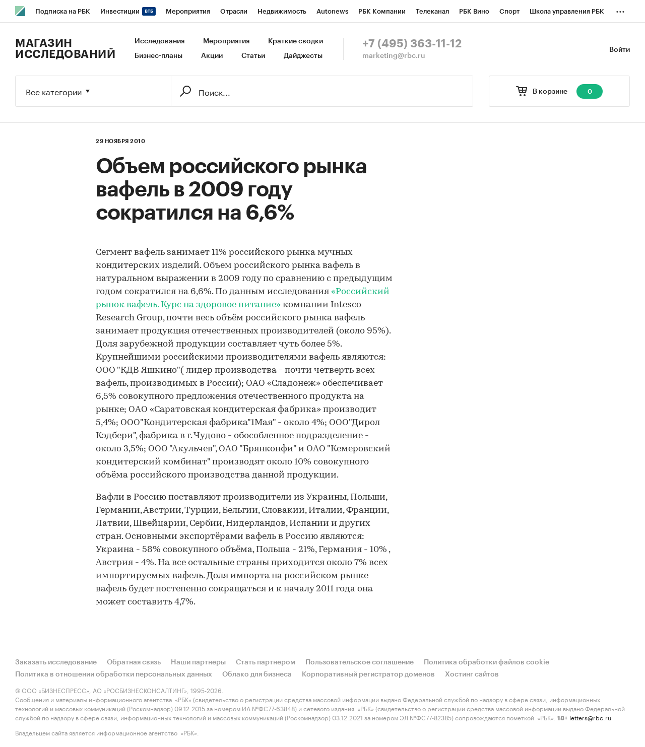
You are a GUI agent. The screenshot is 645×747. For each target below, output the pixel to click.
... (620, 10)
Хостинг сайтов (472, 674)
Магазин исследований (65, 49)
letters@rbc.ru (590, 717)
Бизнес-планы (158, 55)
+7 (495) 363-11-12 (412, 43)
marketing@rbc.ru (393, 55)
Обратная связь (134, 662)
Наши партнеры (198, 662)
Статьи (253, 55)
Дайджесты (303, 55)
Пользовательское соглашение (359, 662)
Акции (212, 55)
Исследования (159, 41)
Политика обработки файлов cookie (486, 662)
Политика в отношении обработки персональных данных (113, 674)
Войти (619, 49)
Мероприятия (226, 41)
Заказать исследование (56, 662)
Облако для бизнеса (257, 674)
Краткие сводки (295, 41)
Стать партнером (265, 662)
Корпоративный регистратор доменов (368, 674)
